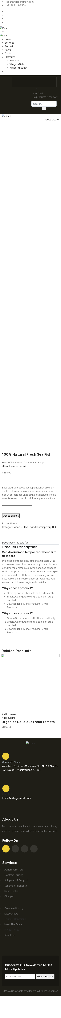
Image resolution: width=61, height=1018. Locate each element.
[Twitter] (27, 81)
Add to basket (11, 515)
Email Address (9, 794)
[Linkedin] (34, 848)
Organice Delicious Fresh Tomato (28, 721)
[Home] (6, 115)
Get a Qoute (52, 119)
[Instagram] (39, 81)
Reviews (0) (21, 542)
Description (8, 542)
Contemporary (43, 527)
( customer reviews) (14, 466)
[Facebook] (16, 81)
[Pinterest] (50, 81)
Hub (54, 527)
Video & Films (21, 527)
